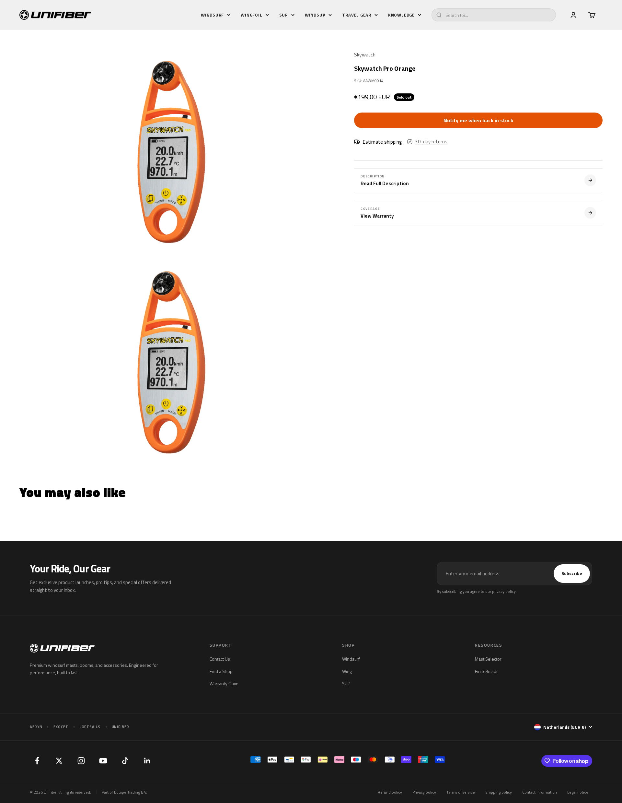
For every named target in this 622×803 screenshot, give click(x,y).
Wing (347, 671)
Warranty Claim (224, 683)
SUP (283, 15)
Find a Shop (221, 671)
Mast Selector (488, 658)
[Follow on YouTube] (103, 761)
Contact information (539, 792)
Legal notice (577, 792)
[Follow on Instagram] (81, 761)
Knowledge (401, 15)
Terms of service (460, 792)
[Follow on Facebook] (37, 761)
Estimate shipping (382, 141)
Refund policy (390, 792)
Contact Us (220, 658)
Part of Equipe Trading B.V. (124, 792)
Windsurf (212, 15)
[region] (171, 257)
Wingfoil (251, 15)
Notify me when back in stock (478, 120)
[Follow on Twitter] (59, 761)
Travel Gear (356, 15)
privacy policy (504, 591)
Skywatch (364, 54)
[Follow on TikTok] (125, 761)
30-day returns (431, 141)
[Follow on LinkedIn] (147, 761)
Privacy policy (424, 792)
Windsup (315, 15)
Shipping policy (498, 792)
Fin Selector (486, 671)
